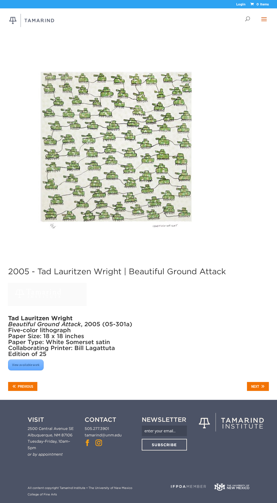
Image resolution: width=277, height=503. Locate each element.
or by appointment (45, 454)
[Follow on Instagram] (98, 442)
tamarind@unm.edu (103, 435)
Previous (25, 386)
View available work (25, 365)
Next (255, 386)
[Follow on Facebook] (87, 442)
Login (240, 4)
